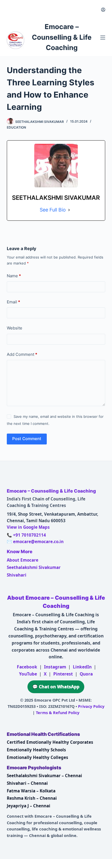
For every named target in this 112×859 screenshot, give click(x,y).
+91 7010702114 (29, 535)
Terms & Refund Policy (57, 712)
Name (14, 275)
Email (13, 301)
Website (14, 328)
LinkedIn (82, 667)
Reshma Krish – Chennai (32, 798)
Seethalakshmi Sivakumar (34, 567)
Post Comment (26, 438)
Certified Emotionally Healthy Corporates (50, 742)
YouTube (28, 674)
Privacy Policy (91, 706)
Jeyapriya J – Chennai (28, 805)
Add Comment (22, 354)
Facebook (27, 667)
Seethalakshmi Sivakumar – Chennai (44, 775)
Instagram (55, 667)
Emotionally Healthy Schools (36, 749)
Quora (86, 674)
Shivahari (16, 575)
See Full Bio (53, 210)
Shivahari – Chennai (27, 783)
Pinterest (63, 674)
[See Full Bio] (69, 210)
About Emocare (22, 560)
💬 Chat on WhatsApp (55, 687)
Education (16, 127)
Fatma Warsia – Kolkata (31, 790)
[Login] (103, 10)
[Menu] (102, 37)
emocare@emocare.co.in (38, 541)
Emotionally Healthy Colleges (37, 757)
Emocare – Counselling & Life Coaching (62, 37)
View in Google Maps (28, 527)
